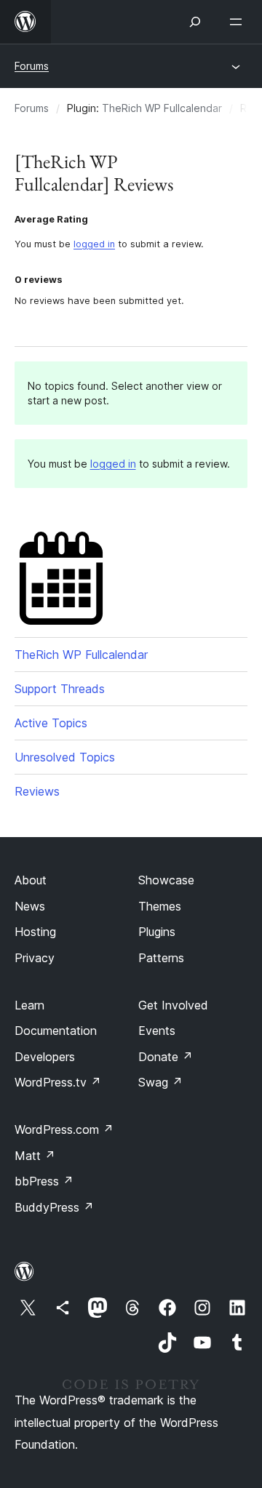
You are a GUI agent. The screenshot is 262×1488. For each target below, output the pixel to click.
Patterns (161, 958)
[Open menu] (238, 22)
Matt (35, 1155)
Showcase (166, 880)
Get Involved (173, 1005)
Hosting (35, 931)
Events (156, 1030)
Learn (29, 1005)
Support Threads (60, 688)
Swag (160, 1082)
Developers (45, 1056)
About (31, 880)
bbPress (44, 1181)
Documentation (56, 1030)
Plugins (156, 931)
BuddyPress (54, 1207)
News (30, 906)
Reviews (37, 791)
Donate (165, 1056)
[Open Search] (195, 22)
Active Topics (51, 723)
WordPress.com (64, 1129)
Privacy (35, 958)
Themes (159, 906)
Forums (32, 66)
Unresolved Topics (65, 757)
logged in (94, 244)
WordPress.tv (58, 1082)
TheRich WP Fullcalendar (162, 108)
